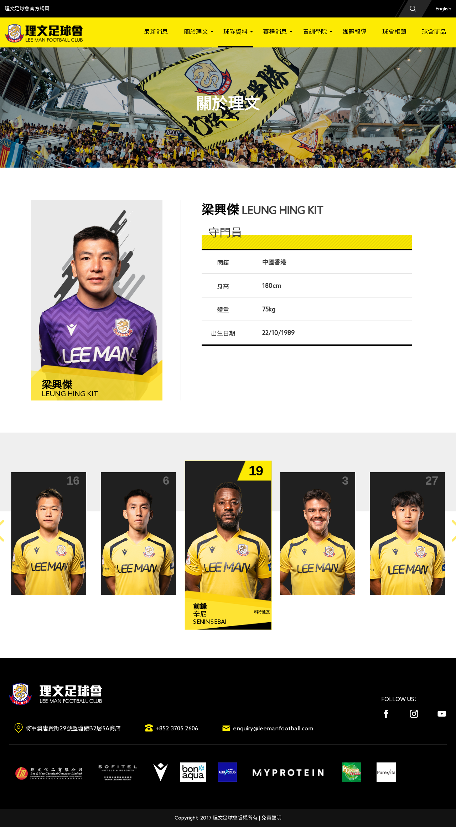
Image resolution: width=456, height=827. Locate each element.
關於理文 (196, 32)
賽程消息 (275, 32)
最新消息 (156, 32)
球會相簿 (394, 32)
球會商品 (434, 32)
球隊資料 (235, 32)
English (443, 8)
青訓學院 (315, 32)
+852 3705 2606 (177, 728)
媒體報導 (354, 32)
